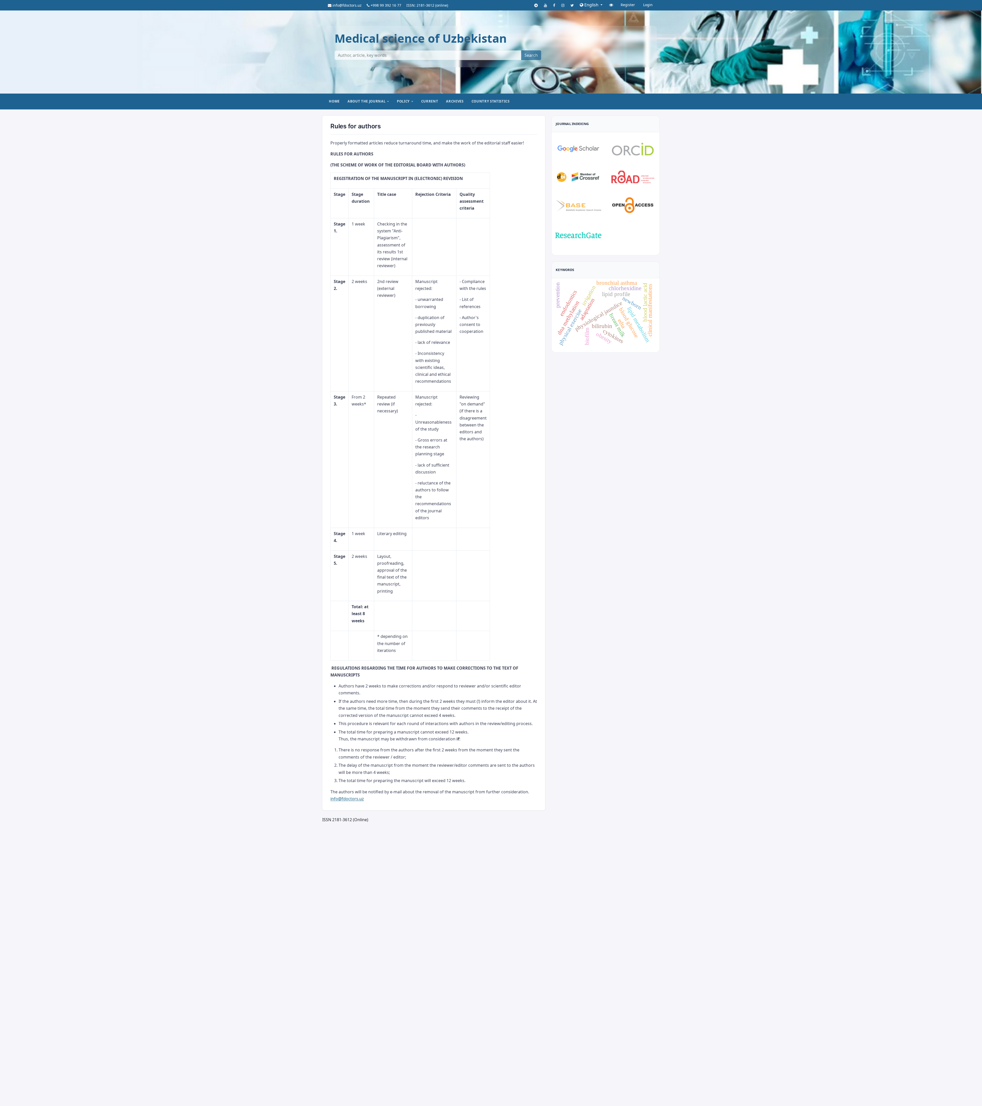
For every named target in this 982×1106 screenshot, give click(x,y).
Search (531, 55)
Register (628, 4)
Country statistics (491, 101)
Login (648, 4)
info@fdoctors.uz (347, 799)
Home (334, 101)
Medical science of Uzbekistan (420, 38)
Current (429, 101)
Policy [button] (403, 101)
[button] (591, 5)
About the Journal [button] (366, 101)
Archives (454, 101)
